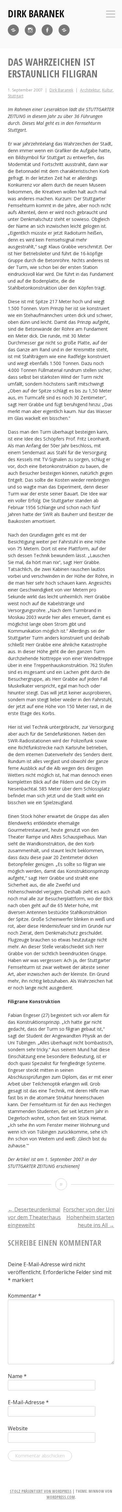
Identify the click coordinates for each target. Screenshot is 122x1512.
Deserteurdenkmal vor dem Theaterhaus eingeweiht (34, 1217)
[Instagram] (30, 30)
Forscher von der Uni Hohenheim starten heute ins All (88, 1217)
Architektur (90, 90)
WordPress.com (61, 1497)
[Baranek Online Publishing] (64, 30)
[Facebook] (47, 30)
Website (18, 1428)
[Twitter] (13, 30)
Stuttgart (15, 96)
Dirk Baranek (36, 13)
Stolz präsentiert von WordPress (41, 1491)
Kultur (107, 90)
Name (17, 1376)
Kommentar (24, 1295)
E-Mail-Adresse (28, 1402)
